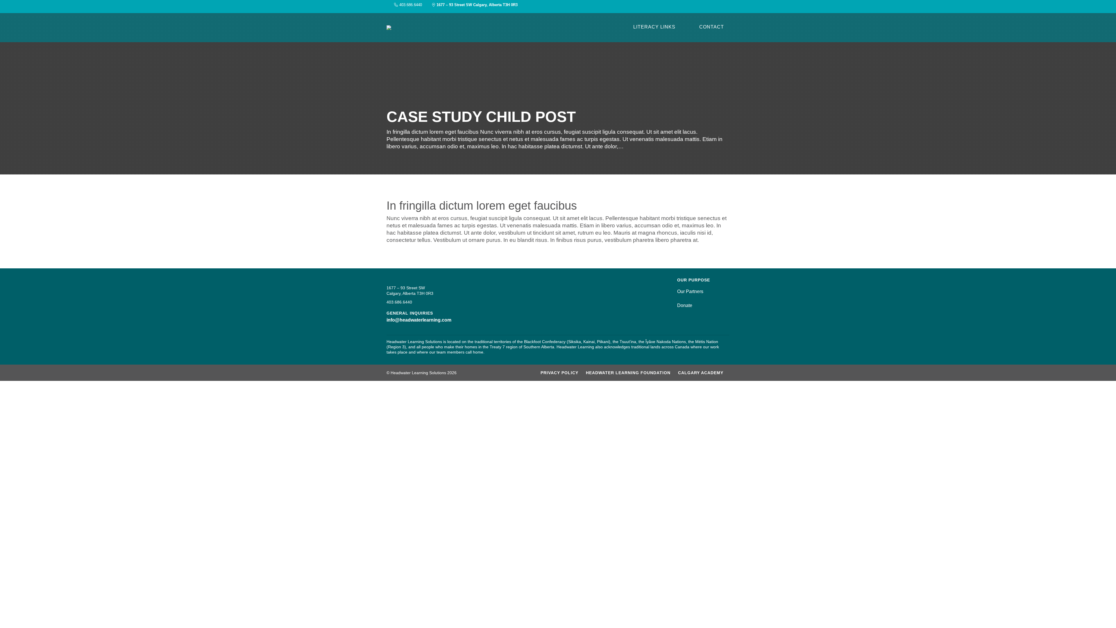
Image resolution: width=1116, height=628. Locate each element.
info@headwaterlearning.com (419, 319)
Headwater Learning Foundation (628, 372)
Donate (684, 305)
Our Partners (690, 291)
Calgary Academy (700, 372)
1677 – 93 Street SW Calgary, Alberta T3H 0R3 (477, 5)
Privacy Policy (559, 372)
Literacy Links (654, 26)
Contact (711, 26)
